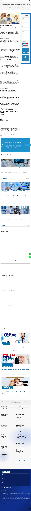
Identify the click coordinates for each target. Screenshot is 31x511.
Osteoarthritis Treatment (19, 419)
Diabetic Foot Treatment (4, 426)
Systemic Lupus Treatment (19, 426)
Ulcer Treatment (3, 424)
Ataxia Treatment (3, 416)
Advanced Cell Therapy (4, 454)
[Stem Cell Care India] (20, 449)
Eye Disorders (18, 434)
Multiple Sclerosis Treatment (5, 414)
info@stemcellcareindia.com (19, 451)
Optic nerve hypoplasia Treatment (20, 442)
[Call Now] (30, 254)
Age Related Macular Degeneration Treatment (22, 437)
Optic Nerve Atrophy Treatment (20, 436)
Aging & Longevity (4, 434)
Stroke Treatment (3, 415)
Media (2, 453)
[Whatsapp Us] (30, 257)
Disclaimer (2, 460)
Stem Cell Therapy (6, 342)
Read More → (4, 178)
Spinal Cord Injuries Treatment (20, 427)
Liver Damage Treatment (19, 408)
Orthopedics (18, 417)
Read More (15, 350)
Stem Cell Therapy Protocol (4, 455)
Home (2, 7)
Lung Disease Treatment (19, 413)
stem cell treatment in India (7, 366)
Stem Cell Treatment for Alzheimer (5, 413)
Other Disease (3, 422)
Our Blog (2, 448)
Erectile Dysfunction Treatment (20, 414)
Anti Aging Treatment (3, 436)
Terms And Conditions (4, 446)
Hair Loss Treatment (3, 437)
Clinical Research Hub (8, 401)
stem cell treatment (6, 365)
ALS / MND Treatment (4, 408)
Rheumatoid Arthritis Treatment (20, 425)
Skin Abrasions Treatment (4, 427)
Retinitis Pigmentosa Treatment (20, 443)
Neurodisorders (4, 406)
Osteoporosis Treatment (19, 424)
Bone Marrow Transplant (4, 447)
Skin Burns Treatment (4, 425)
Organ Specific (19, 406)
